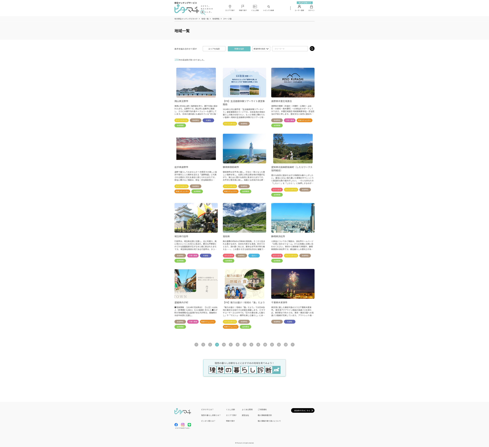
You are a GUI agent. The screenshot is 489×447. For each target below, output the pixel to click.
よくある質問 (247, 409)
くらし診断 (230, 409)
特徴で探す (230, 421)
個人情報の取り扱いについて (269, 421)
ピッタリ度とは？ (208, 421)
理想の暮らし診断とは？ (211, 415)
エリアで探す (231, 415)
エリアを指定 (214, 48)
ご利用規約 (262, 409)
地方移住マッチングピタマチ (186, 18)
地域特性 (216, 18)
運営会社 (245, 415)
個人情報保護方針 (265, 415)
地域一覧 (205, 18)
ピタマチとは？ (207, 409)
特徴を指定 (239, 48)
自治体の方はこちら (302, 410)
